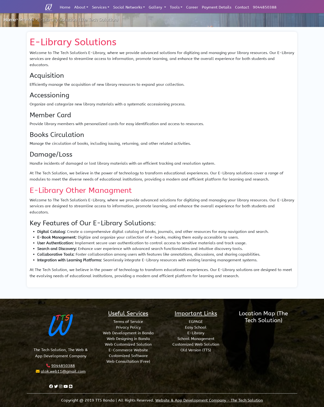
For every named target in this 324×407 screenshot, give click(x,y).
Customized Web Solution (195, 344)
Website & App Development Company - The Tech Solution (209, 400)
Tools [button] (175, 7)
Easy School (196, 327)
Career (192, 7)
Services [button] (99, 7)
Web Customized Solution (128, 344)
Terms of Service (128, 321)
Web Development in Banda (128, 333)
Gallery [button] (156, 7)
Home (65, 7)
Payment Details (216, 7)
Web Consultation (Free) (128, 361)
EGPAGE (196, 321)
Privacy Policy (128, 327)
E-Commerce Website (128, 350)
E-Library (195, 333)
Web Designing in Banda (128, 338)
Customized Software (128, 355)
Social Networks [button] (127, 7)
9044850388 (265, 7)
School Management (195, 338)
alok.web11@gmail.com (63, 371)
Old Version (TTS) (196, 350)
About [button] (79, 7)
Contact (242, 7)
